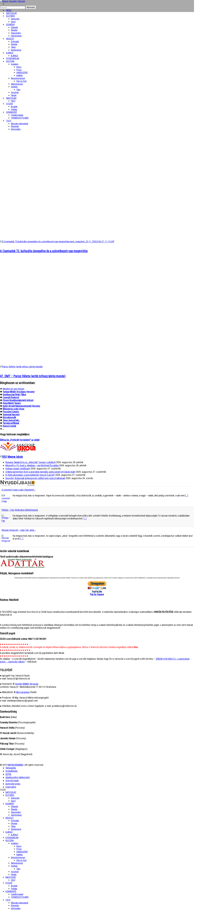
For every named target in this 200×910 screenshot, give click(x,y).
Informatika (15, 129)
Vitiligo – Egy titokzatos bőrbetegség (19, 509)
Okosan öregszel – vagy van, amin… (18, 530)
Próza (18, 70)
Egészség (15, 798)
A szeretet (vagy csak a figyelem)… (18, 489)
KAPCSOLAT (10, 792)
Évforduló (15, 41)
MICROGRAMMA (15, 764)
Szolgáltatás (11, 771)
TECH (8, 121)
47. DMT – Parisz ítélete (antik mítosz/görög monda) (33, 376)
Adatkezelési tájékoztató (17, 777)
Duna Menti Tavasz (12, 403)
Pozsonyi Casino (11, 411)
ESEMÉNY (10, 24)
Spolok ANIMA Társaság (26, 683)
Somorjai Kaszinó (11, 414)
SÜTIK (8, 774)
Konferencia (16, 50)
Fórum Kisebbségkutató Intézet (18, 400)
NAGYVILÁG (10, 877)
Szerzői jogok (12, 780)
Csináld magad (17, 115)
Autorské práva (12, 783)
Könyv (18, 67)
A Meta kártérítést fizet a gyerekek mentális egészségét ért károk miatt (40, 471)
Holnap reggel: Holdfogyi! (17, 468)
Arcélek (14, 886)
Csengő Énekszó (11, 397)
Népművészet (17, 84)
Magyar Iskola (15, 456)
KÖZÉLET (10, 38)
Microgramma (23, 692)
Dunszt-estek (9, 426)
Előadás (14, 30)
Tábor (13, 826)
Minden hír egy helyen (13, 388)
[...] (186, 495)
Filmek (13, 874)
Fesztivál (15, 871)
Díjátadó (14, 27)
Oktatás (14, 44)
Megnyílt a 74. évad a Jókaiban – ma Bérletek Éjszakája (32, 465)
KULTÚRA (10, 61)
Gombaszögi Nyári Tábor (14, 394)
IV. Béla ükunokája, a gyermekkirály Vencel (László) (30, 475)
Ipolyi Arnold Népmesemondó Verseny (21, 406)
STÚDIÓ (9, 103)
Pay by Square (97, 594)
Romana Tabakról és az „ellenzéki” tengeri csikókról (30, 462)
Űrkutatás (15, 126)
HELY (13, 880)
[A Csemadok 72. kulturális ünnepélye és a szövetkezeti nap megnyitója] (57, 241)
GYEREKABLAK (12, 837)
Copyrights (10, 786)
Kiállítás (19, 75)
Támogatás (10, 767)
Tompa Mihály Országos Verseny (19, 391)
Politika (14, 888)
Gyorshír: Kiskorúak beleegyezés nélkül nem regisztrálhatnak (35, 478)
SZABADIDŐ (11, 112)
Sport (13, 801)
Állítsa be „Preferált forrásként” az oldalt (20, 439)
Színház (14, 86)
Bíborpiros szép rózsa (13, 408)
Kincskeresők (9, 417)
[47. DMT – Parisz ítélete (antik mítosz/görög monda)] (21, 366)
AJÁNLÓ (9, 832)
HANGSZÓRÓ (22, 72)
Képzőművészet (18, 78)
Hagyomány (16, 33)
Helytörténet (16, 36)
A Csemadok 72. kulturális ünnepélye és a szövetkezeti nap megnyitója (44, 251)
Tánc (18, 89)
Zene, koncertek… (11, 420)
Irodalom (14, 64)
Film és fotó (21, 81)
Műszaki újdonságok (19, 123)
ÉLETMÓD (10, 16)
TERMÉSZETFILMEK (20, 118)
